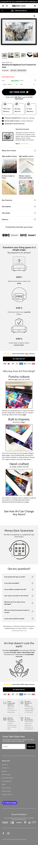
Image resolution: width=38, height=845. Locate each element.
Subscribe (31, 746)
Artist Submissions (7, 778)
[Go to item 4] (23, 55)
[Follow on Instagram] (8, 833)
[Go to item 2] (11, 55)
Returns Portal (6, 788)
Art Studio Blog (6, 781)
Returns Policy (6, 791)
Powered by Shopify (20, 839)
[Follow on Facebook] (3, 833)
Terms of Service (7, 794)
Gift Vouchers (6, 774)
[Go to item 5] (29, 55)
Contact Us (5, 768)
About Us (5, 764)
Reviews (4, 771)
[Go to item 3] (17, 55)
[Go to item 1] (4, 55)
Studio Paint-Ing (7, 62)
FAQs (3, 784)
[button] (2, 11)
